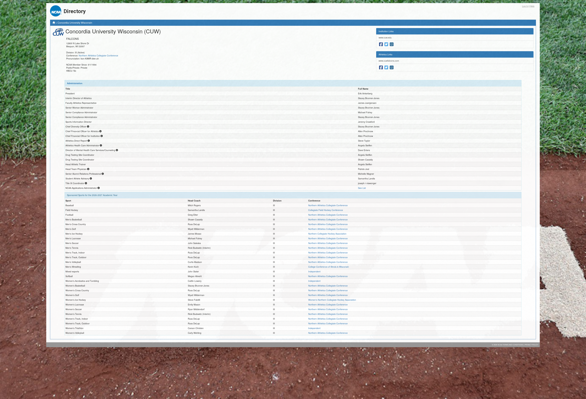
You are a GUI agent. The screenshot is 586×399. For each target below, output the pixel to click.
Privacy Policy (531, 345)
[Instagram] (391, 44)
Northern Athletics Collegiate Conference (98, 55)
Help (532, 6)
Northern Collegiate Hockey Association (327, 233)
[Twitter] (386, 44)
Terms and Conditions (513, 345)
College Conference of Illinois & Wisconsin (328, 266)
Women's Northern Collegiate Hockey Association (332, 299)
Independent (314, 271)
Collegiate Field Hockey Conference (325, 210)
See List (362, 187)
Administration (74, 83)
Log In (525, 6)
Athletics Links (385, 54)
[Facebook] (381, 44)
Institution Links (386, 31)
